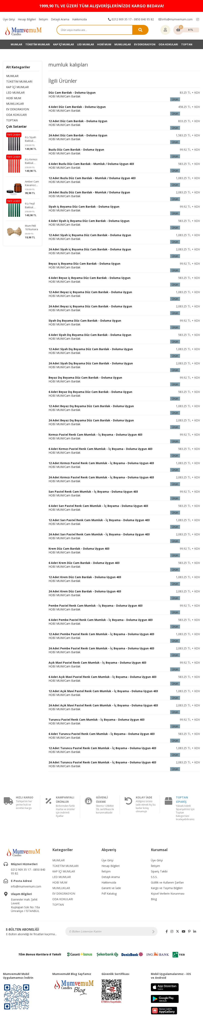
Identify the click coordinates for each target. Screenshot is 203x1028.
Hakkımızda (79, 19)
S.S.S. (154, 877)
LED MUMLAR (85, 44)
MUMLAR (16, 44)
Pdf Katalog (109, 893)
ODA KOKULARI (168, 44)
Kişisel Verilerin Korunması (167, 893)
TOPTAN (186, 44)
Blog (154, 899)
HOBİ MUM (104, 44)
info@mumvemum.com (176, 19)
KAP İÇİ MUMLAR (63, 44)
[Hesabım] (165, 30)
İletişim (43, 19)
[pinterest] (189, 931)
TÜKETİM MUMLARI (37, 44)
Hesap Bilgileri (27, 19)
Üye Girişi (9, 19)
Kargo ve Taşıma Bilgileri (167, 888)
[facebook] (167, 931)
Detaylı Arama (60, 19)
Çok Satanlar (16, 126)
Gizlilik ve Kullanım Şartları (167, 882)
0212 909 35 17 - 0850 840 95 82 (132, 19)
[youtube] (183, 931)
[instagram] (197, 19)
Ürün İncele (175, 99)
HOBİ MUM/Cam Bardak (72, 94)
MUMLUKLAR (122, 44)
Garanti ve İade (111, 888)
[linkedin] (194, 931)
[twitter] (177, 931)
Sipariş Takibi (159, 871)
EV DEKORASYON (144, 44)
